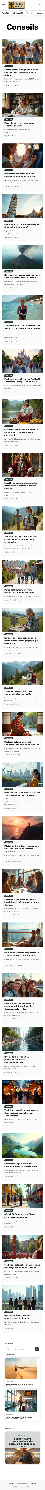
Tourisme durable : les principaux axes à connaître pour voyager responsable (20, 539)
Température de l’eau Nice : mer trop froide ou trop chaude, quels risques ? (22, 328)
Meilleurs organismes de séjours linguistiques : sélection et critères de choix (21, 902)
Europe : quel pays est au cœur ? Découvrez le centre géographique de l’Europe (21, 641)
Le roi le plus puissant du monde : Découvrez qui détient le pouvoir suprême (20, 486)
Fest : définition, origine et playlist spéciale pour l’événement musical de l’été (21, 72)
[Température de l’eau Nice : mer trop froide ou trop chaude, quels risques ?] (22, 307)
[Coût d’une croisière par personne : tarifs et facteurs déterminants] (22, 934)
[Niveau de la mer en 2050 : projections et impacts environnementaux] (22, 1039)
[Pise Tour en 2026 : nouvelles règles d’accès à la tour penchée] (22, 206)
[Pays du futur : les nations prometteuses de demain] (22, 1297)
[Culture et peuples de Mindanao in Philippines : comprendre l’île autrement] (22, 411)
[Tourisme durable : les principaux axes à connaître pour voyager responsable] (22, 518)
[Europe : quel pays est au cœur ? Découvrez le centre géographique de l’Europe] (22, 620)
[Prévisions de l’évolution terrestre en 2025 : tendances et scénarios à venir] (22, 774)
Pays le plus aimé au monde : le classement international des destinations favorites (19, 1006)
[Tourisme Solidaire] (16, 5)
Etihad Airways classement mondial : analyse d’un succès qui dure (22, 1442)
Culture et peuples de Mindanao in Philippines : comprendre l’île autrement (21, 432)
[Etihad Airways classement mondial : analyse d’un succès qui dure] (22, 1456)
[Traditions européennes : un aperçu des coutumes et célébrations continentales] (22, 1092)
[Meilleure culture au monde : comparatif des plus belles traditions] (22, 724)
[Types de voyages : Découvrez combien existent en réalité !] (22, 673)
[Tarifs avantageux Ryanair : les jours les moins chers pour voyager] (21, 1401)
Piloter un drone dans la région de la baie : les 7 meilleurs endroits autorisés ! (21, 849)
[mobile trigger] (4, 5)
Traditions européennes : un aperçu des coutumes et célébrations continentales (21, 1113)
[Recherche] (34, 5)
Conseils (9, 66)
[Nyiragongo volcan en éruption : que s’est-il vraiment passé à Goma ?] (22, 257)
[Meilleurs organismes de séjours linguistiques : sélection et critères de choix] (22, 881)
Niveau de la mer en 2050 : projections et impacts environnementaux (17, 1060)
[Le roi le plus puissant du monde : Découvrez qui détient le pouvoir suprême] (22, 465)
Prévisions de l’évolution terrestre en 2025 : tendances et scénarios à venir (22, 795)
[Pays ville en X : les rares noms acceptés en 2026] (22, 105)
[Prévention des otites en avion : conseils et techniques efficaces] (22, 155)
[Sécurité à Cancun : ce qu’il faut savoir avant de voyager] (22, 1196)
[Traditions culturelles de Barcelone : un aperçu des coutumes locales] (22, 1247)
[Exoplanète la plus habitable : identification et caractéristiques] (22, 1145)
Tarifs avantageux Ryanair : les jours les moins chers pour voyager (19, 1418)
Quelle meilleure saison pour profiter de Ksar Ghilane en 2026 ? (19, 1385)
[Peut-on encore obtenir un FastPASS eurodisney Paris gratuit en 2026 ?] (22, 361)
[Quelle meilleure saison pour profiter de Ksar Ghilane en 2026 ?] (21, 1368)
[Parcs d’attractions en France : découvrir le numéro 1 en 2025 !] (22, 572)
